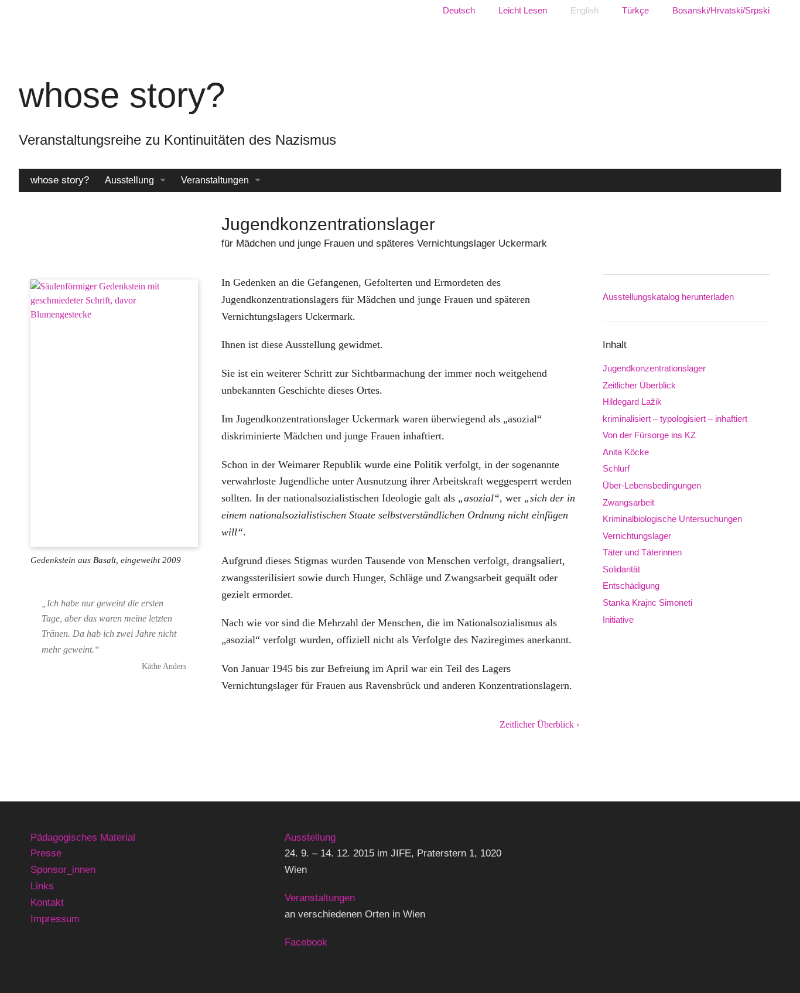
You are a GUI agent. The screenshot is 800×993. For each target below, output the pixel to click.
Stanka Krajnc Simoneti (647, 603)
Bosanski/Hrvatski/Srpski (721, 10)
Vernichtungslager (637, 536)
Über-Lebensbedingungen (652, 485)
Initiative (618, 620)
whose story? (59, 180)
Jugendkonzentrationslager (654, 368)
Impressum (55, 918)
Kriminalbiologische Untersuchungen (672, 519)
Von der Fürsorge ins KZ (649, 435)
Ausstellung (129, 180)
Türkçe (635, 10)
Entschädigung (631, 586)
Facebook (306, 942)
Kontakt (47, 902)
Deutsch (459, 10)
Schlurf (616, 468)
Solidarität (621, 569)
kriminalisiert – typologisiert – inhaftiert (675, 419)
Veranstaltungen (215, 180)
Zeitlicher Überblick (639, 385)
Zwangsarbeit (628, 502)
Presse (45, 853)
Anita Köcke (626, 452)
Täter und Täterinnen (642, 552)
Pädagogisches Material (82, 837)
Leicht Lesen (522, 10)
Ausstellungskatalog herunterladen (668, 297)
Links (42, 886)
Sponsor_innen (62, 869)
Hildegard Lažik (632, 402)
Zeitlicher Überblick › (539, 724)
